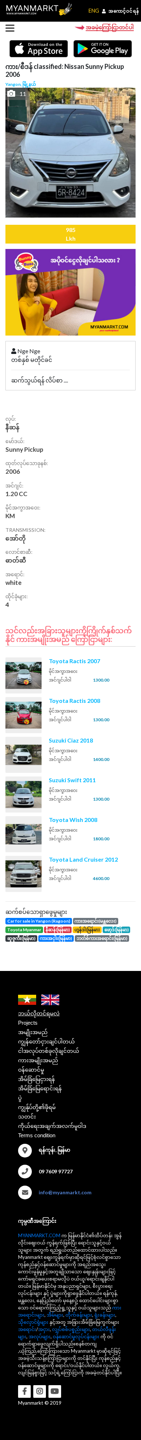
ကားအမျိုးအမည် (38, 1060)
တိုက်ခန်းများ (78, 1315)
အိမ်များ (55, 1315)
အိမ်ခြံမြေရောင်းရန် (40, 1088)
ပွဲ (20, 1098)
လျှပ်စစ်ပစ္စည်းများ (71, 1329)
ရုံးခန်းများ (104, 1315)
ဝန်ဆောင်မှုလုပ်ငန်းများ (76, 1336)
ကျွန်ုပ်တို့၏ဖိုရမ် (37, 1107)
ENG (94, 11)
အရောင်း (27, 1329)
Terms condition (36, 1135)
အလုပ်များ (40, 1336)
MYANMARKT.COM (39, 1235)
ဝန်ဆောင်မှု (31, 1070)
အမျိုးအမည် (33, 1032)
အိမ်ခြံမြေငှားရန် (36, 1079)
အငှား (44, 1329)
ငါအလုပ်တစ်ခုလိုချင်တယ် (48, 1051)
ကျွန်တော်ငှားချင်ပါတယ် (46, 1041)
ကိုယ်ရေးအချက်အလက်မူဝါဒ (52, 1126)
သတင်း (27, 1116)
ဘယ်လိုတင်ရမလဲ (39, 1013)
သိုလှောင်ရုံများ (33, 1322)
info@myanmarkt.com (65, 1192)
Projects (28, 1023)
